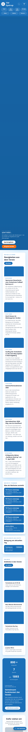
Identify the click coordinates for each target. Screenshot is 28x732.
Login (24, 4)
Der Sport (17, 9)
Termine (23, 13)
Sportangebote (8, 242)
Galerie (14, 13)
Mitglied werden (9, 246)
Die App (24, 9)
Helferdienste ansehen (13, 708)
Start (4, 9)
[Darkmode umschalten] (19, 4)
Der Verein (10, 9)
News (5, 13)
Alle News (8, 263)
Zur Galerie (9, 565)
